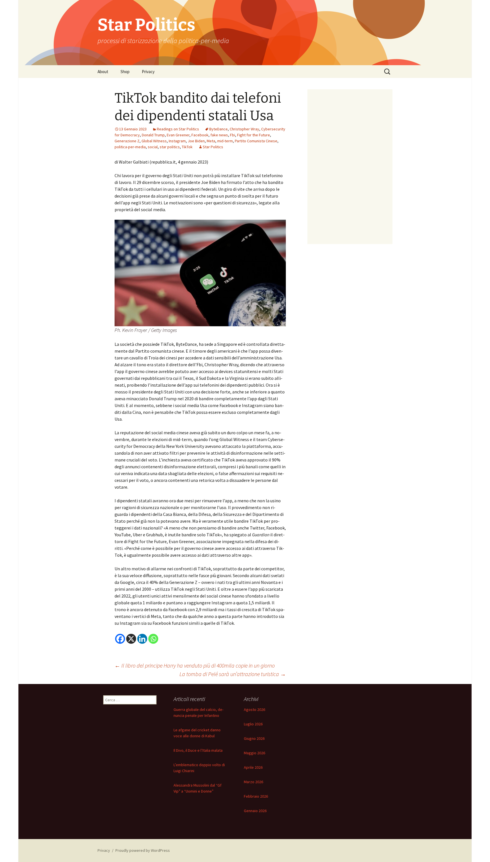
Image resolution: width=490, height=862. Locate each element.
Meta (211, 140)
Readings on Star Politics (178, 129)
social (153, 146)
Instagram (177, 140)
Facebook (199, 134)
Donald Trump (153, 134)
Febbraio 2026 (256, 796)
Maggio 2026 (254, 752)
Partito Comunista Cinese (256, 140)
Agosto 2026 (254, 709)
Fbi (232, 134)
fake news (219, 134)
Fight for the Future (253, 134)
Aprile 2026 (253, 767)
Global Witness (154, 140)
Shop (125, 71)
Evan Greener (178, 134)
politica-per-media (130, 146)
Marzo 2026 (253, 781)
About (103, 71)
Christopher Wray (244, 129)
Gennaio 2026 (255, 810)
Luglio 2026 (253, 724)
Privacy (148, 71)
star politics (170, 146)
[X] (131, 639)
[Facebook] (120, 639)
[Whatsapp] (153, 639)
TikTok (187, 146)
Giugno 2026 (254, 738)
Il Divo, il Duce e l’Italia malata (198, 750)
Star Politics (213, 146)
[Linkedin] (142, 639)
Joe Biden (196, 140)
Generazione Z (127, 140)
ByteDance (218, 129)
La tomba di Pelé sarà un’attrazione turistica (232, 673)
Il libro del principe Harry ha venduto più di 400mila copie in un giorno (195, 665)
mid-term (225, 140)
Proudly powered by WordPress (142, 850)
